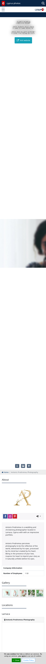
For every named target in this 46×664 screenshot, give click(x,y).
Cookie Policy (28, 660)
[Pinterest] (15, 516)
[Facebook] (5, 516)
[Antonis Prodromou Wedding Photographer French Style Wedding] (14, 593)
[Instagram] (10, 516)
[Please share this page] (38, 516)
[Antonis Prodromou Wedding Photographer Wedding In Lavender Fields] (39, 593)
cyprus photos (13, 3)
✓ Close (16, 660)
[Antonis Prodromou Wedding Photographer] (6, 593)
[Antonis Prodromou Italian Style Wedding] (23, 593)
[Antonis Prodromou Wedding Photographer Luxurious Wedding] (31, 593)
